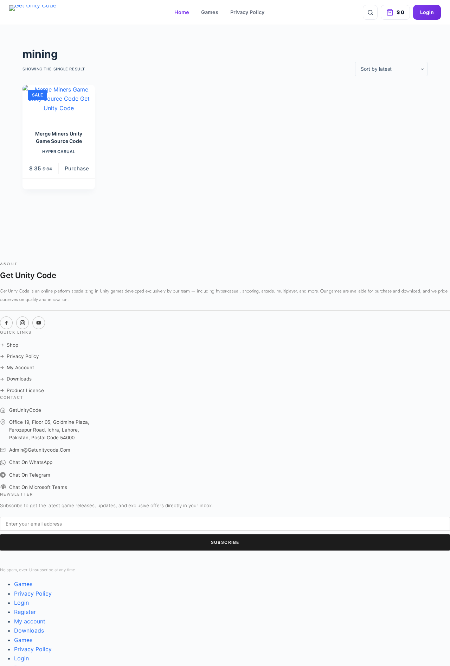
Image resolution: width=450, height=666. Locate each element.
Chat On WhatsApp (30, 462)
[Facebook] (6, 322)
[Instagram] (22, 322)
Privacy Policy (247, 12)
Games (209, 12)
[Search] (370, 12)
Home (181, 12)
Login (427, 12)
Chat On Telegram (29, 475)
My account (29, 621)
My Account (17, 367)
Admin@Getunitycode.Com (39, 450)
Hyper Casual (58, 151)
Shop (9, 345)
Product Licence (22, 390)
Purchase (77, 168)
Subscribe (225, 542)
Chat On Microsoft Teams (38, 487)
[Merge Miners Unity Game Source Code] (58, 103)
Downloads (16, 379)
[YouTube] (38, 322)
